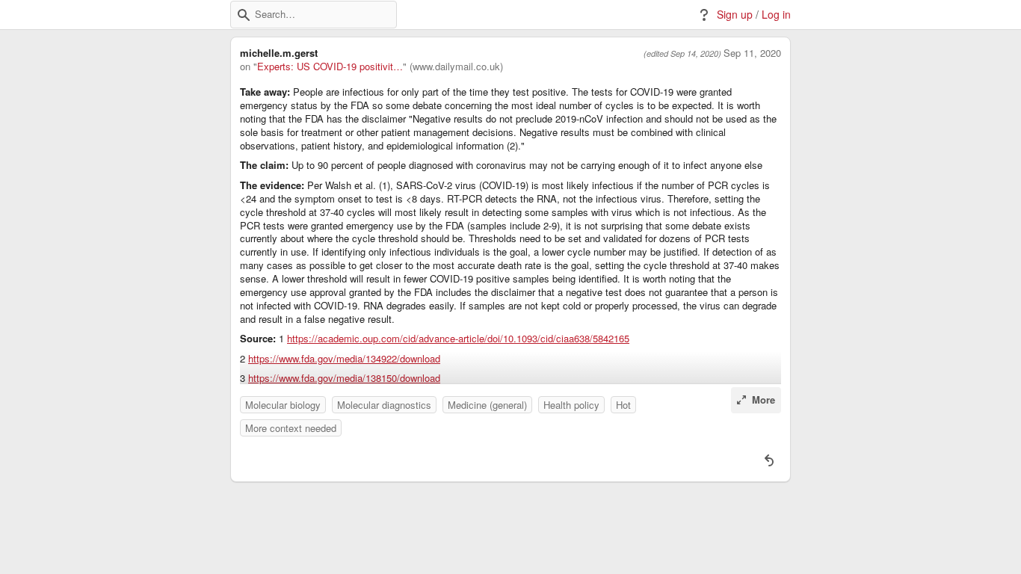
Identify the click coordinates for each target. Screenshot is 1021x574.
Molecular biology (283, 405)
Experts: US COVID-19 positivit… (330, 66)
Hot (623, 405)
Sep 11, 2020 (752, 53)
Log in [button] (776, 14)
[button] (243, 14)
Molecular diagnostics (384, 405)
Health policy (571, 405)
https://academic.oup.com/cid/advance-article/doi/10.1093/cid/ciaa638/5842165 (458, 338)
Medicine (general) (487, 405)
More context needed (290, 428)
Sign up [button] (735, 14)
